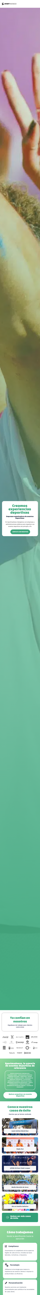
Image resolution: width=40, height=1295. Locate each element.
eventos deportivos (20, 1065)
